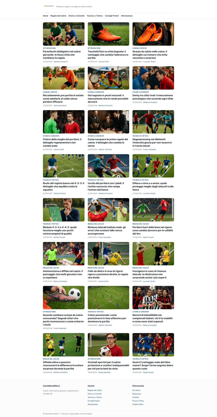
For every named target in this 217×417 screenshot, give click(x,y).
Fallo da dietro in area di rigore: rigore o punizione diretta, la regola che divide (108, 274)
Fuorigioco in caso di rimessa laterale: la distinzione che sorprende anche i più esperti (149, 274)
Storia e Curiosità (77, 16)
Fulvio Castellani (149, 149)
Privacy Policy (138, 401)
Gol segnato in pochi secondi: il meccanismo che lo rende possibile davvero (108, 98)
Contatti (135, 397)
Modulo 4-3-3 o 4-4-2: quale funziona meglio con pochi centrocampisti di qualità (60, 230)
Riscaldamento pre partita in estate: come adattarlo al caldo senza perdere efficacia (63, 98)
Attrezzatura (127, 16)
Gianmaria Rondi (60, 106)
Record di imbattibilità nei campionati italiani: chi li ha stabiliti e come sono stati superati (152, 318)
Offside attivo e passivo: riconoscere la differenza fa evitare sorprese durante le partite (63, 365)
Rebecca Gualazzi (150, 102)
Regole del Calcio (58, 16)
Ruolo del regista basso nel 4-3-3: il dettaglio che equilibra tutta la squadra (63, 186)
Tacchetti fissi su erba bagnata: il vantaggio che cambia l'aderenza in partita (108, 54)
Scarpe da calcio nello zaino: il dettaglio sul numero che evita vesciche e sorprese (149, 54)
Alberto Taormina (105, 149)
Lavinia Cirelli (104, 62)
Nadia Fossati (148, 237)
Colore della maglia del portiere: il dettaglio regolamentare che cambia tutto (62, 142)
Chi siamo (136, 390)
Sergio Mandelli (104, 372)
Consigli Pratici (112, 16)
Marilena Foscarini (61, 62)
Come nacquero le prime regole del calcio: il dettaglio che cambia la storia (108, 142)
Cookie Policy (137, 404)
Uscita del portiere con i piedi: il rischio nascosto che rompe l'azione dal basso (106, 186)
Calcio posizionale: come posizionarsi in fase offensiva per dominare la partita (107, 318)
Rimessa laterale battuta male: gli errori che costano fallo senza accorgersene (107, 230)
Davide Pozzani (60, 193)
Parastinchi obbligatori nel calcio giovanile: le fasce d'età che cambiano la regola (62, 54)
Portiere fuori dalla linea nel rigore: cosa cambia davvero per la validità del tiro (152, 230)
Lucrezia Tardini (149, 62)
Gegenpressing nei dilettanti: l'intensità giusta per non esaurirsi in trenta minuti (152, 142)
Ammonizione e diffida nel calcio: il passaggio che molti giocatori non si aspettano (63, 274)
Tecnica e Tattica (95, 16)
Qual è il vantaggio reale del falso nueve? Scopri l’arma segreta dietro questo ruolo (152, 365)
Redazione (136, 394)
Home (45, 16)
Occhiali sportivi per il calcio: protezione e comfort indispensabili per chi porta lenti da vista (108, 365)
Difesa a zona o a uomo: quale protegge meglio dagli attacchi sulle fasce (153, 186)
